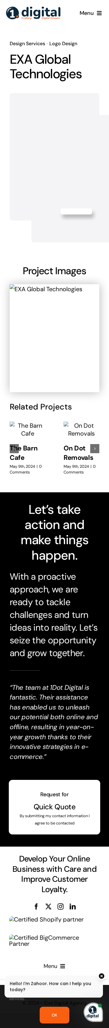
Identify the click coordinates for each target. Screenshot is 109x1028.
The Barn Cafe (24, 453)
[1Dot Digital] (33, 10)
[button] (14, 448)
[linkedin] (73, 907)
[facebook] (36, 907)
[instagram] (61, 907)
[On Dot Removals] (81, 429)
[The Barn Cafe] (27, 429)
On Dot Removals (78, 453)
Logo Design (63, 43)
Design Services (27, 43)
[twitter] (48, 907)
